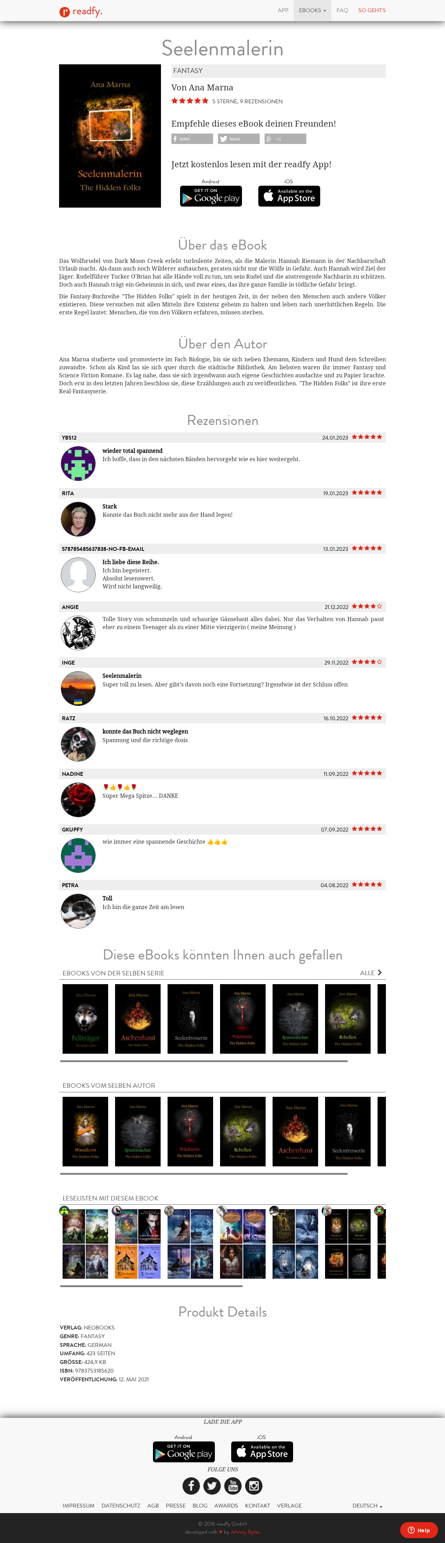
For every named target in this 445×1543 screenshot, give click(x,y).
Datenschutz (121, 1506)
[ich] (190, 1243)
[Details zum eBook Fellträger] (85, 1018)
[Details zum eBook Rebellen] (348, 1018)
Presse (176, 1506)
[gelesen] (85, 1243)
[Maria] (138, 1243)
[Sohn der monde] (295, 1243)
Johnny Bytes (245, 1532)
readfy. (86, 11)
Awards (226, 1506)
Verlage (289, 1506)
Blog (200, 1506)
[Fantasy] (243, 1243)
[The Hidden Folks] (348, 1243)
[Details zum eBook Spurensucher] (295, 1018)
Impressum (79, 1506)
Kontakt (257, 1506)
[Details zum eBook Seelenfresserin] (190, 1018)
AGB (153, 1506)
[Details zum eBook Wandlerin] (85, 1131)
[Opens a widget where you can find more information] (419, 1531)
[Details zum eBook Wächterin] (243, 1018)
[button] (312, 10)
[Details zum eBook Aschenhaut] (138, 1018)
